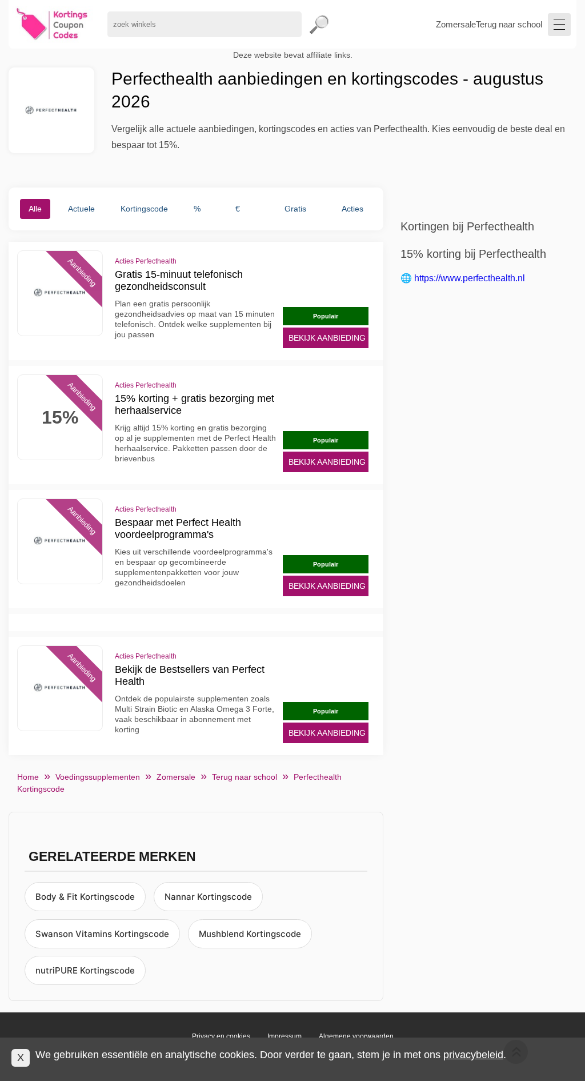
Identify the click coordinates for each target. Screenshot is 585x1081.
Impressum (284, 1036)
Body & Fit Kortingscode (85, 896)
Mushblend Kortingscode (250, 933)
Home (28, 776)
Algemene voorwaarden (356, 1036)
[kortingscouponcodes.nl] (52, 24)
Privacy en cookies (221, 1036)
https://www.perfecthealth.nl (469, 278)
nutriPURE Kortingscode (85, 970)
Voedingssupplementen (97, 776)
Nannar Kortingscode (208, 896)
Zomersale (456, 24)
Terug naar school (509, 24)
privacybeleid (473, 1054)
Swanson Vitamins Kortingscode (102, 933)
